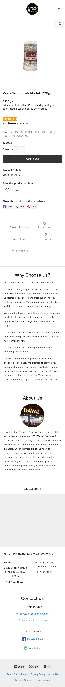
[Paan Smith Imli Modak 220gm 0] (33, 56)
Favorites (45, 239)
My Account (45, 227)
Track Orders (19, 239)
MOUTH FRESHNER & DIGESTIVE (33, 132)
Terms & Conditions (17, 674)
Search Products (20, 227)
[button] (14, 190)
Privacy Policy (38, 674)
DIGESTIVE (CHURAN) (16, 135)
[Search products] (60, 24)
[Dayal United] (32, 9)
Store (6, 132)
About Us (53, 674)
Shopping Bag (20, 250)
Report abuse (43, 680)
